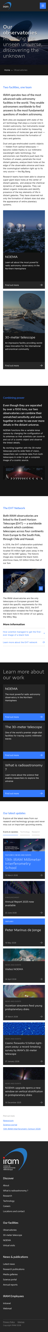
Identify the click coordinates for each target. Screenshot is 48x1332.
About (6, 1185)
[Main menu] (43, 6)
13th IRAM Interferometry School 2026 (22, 1129)
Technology (25, 832)
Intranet (7, 1303)
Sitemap (21, 1322)
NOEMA (7, 1240)
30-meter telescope (12, 1235)
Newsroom (8, 1120)
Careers (6, 1206)
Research (36, 832)
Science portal (10, 1124)
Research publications (13, 1269)
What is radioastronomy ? (15, 1190)
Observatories (10, 1230)
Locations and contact (14, 1211)
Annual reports (10, 1284)
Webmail (7, 1308)
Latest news (9, 1264)
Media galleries (10, 1274)
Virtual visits (9, 1245)
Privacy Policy (9, 1322)
